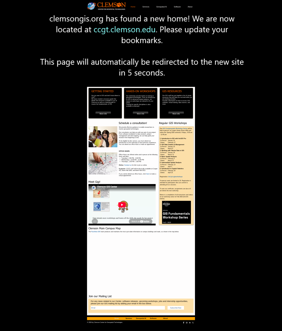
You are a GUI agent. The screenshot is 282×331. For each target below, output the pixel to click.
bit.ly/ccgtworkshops (175, 176)
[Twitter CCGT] (193, 322)
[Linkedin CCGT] (190, 322)
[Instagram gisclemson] (187, 322)
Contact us (128, 165)
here (147, 174)
